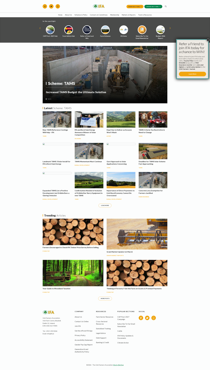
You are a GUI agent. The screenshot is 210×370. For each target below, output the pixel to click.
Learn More (192, 74)
